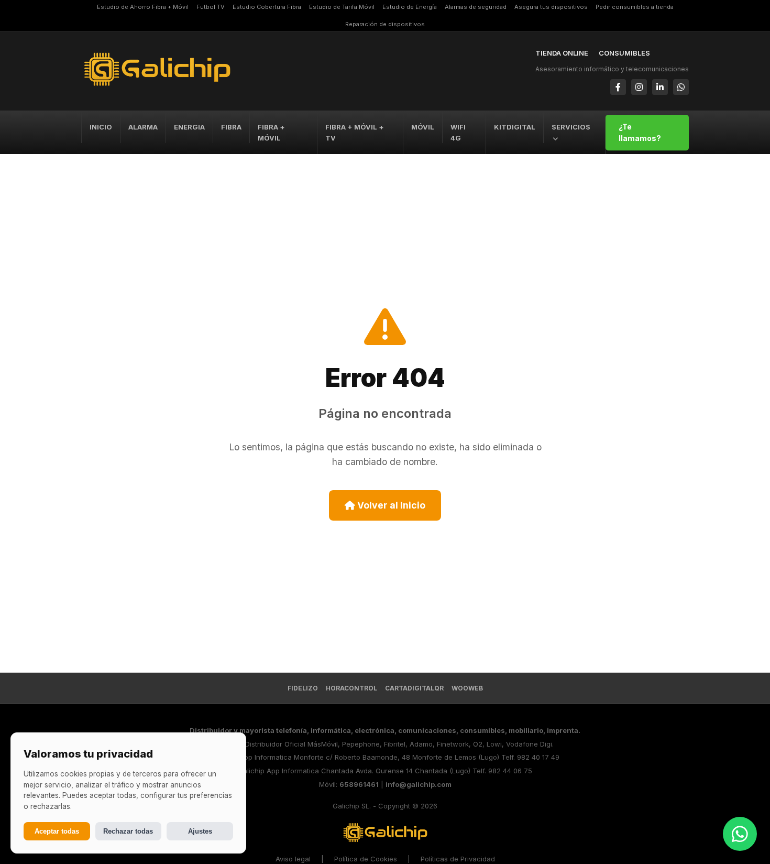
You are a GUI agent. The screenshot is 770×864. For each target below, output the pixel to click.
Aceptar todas (57, 831)
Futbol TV (210, 6)
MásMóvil (322, 744)
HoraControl (351, 688)
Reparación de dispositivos (385, 24)
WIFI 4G (458, 132)
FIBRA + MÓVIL (271, 132)
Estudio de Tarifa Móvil (342, 6)
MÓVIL (422, 127)
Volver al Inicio (390, 505)
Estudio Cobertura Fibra (267, 6)
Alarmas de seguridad (476, 6)
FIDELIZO (303, 688)
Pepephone (361, 744)
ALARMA (143, 127)
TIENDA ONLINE (561, 53)
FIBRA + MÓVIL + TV (354, 132)
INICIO (101, 127)
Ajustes (200, 831)
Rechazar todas (128, 831)
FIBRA (231, 127)
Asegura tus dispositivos (551, 6)
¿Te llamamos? (640, 132)
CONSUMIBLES (624, 53)
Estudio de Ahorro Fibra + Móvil (143, 6)
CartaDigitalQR (414, 688)
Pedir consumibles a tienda (635, 6)
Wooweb (467, 688)
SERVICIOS (571, 127)
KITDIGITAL (514, 127)
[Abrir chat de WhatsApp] (740, 834)
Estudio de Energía (409, 6)
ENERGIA (189, 127)
